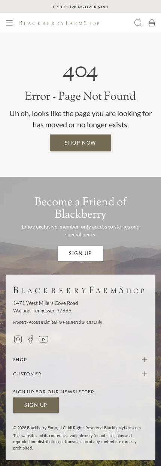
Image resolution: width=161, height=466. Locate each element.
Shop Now (80, 143)
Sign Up (80, 253)
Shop (20, 359)
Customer (27, 373)
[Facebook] (31, 339)
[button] (9, 23)
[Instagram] (18, 339)
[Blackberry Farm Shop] (74, 23)
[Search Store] (138, 23)
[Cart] (151, 23)
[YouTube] (43, 339)
